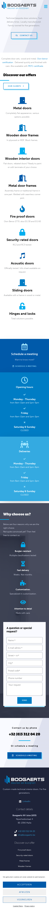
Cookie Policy (18, 906)
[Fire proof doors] (22, 208)
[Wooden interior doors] (22, 151)
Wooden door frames (22, 135)
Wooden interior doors (22, 159)
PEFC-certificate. (36, 66)
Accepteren (24, 884)
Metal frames (24, 861)
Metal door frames (22, 186)
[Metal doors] (22, 100)
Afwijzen (24, 892)
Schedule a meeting (24, 354)
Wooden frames (24, 866)
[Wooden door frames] (22, 127)
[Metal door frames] (22, 178)
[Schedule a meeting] (24, 346)
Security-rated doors (22, 240)
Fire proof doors (22, 216)
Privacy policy (29, 906)
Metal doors (22, 108)
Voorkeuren (24, 899)
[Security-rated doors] (22, 232)
